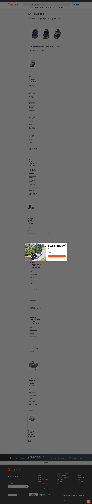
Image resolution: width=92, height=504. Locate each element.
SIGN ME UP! (56, 256)
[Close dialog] (66, 244)
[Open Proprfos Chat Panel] (88, 501)
